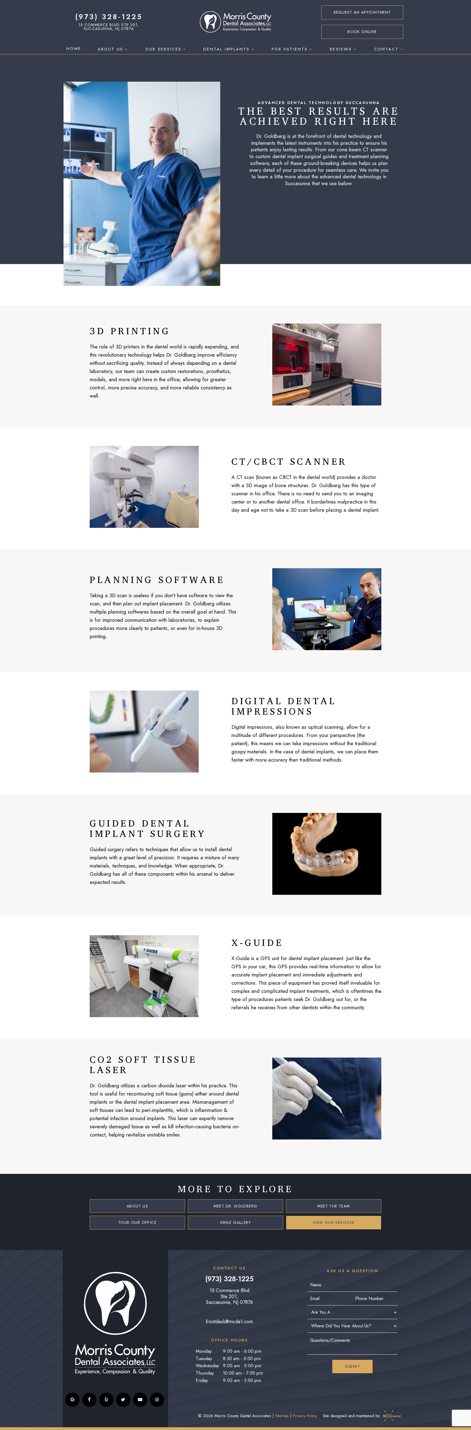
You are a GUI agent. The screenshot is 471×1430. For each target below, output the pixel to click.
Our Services (163, 49)
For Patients (290, 49)
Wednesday (207, 1365)
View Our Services (334, 1222)
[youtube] (140, 1400)
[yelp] (106, 1400)
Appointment (362, 12)
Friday (202, 1380)
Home (74, 49)
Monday (204, 1351)
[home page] (235, 22)
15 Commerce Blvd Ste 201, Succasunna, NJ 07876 (108, 27)
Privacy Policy (305, 1416)
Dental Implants (226, 49)
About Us (110, 49)
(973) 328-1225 (109, 16)
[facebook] (89, 1400)
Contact (386, 49)
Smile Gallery (235, 1222)
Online (362, 31)
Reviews (341, 49)
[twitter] (123, 1400)
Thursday (205, 1373)
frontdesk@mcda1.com (229, 1322)
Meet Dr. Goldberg (236, 1206)
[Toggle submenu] (126, 49)
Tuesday (204, 1358)
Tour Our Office (137, 1222)
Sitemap (282, 1416)
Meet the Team (333, 1206)
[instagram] (157, 1400)
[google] (72, 1400)
